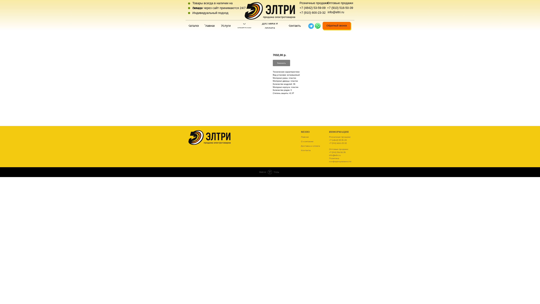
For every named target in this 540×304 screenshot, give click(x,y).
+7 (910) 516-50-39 (340, 8)
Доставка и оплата (310, 146)
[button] (337, 26)
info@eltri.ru (336, 12)
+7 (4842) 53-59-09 (313, 8)
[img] (317, 26)
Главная (305, 137)
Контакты (306, 150)
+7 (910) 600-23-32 (313, 12)
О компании (307, 141)
